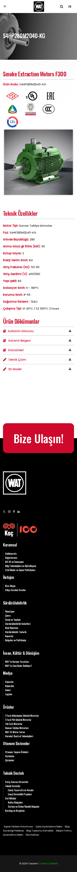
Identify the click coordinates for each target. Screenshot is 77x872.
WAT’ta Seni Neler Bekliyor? (18, 666)
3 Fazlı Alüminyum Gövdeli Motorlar (22, 715)
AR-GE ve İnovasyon (14, 562)
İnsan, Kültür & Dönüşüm (21, 653)
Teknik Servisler (12, 786)
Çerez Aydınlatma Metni (49, 826)
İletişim (8, 577)
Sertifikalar (10, 798)
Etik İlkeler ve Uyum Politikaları (20, 570)
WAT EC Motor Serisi (15, 732)
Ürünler (8, 707)
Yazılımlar (9, 756)
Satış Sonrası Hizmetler (16, 782)
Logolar (8, 694)
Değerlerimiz (11, 557)
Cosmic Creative (48, 863)
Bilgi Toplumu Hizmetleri (39, 830)
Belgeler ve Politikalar (15, 640)
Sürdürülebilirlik (15, 603)
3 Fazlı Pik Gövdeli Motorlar (18, 720)
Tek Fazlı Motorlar (13, 724)
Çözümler (9, 760)
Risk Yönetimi (11, 628)
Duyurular (9, 686)
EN (69, 6)
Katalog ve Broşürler (15, 810)
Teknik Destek (13, 773)
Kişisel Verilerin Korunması (18, 826)
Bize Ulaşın (10, 586)
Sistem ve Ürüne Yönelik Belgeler (23, 806)
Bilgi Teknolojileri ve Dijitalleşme (20, 566)
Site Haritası (32, 834)
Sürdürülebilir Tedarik (15, 632)
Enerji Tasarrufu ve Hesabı (20, 790)
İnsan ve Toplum (13, 619)
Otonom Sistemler (16, 743)
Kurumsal (10, 545)
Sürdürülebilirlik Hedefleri (17, 624)
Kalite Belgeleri (15, 802)
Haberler (9, 682)
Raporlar (9, 636)
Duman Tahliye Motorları (17, 728)
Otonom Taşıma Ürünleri (16, 752)
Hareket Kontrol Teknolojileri (19, 736)
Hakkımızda (10, 553)
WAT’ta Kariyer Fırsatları (17, 661)
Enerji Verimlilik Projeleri (20, 794)
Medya (8, 673)
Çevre (7, 615)
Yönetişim (9, 611)
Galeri (8, 690)
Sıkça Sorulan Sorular (15, 590)
